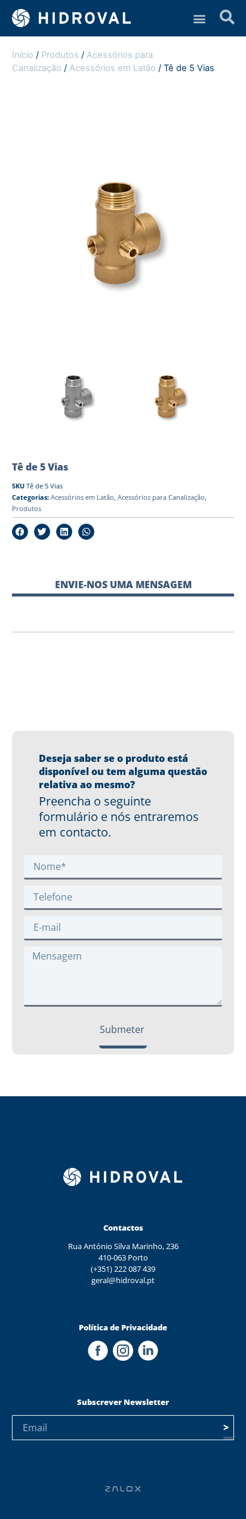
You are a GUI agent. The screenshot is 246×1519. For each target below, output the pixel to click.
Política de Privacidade (123, 1327)
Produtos (60, 55)
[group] (76, 400)
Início (22, 55)
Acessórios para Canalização (161, 497)
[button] (200, 18)
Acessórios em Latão (112, 68)
